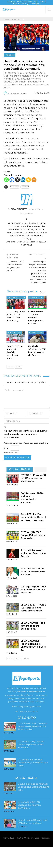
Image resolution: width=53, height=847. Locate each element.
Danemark (14, 187)
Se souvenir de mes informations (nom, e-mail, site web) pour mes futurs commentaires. (26, 434)
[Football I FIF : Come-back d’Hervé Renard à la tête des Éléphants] (13, 571)
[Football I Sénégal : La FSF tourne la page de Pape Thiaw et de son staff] (37, 337)
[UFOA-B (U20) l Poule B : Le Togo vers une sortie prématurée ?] (13, 607)
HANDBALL (9, 55)
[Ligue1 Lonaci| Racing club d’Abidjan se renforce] (10, 823)
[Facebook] (11, 179)
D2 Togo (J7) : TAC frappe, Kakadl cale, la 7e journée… (32, 535)
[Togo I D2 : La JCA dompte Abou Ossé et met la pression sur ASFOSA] (13, 517)
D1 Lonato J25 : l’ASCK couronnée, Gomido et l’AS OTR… (33, 762)
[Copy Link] (28, 179)
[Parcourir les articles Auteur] (26, 199)
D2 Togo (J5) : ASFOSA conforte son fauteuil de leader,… (33, 589)
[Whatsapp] (6, 179)
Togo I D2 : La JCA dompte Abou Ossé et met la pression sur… (33, 517)
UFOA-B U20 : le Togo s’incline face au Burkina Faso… (32, 625)
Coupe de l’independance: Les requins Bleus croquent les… (33, 787)
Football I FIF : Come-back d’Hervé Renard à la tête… (32, 571)
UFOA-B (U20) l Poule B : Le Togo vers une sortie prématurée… (33, 607)
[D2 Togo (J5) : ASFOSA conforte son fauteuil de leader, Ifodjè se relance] (13, 589)
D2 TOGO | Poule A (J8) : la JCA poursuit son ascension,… (33, 478)
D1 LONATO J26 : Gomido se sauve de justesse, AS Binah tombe (32, 726)
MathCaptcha (15, 452)
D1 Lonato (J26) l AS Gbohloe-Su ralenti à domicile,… (29, 805)
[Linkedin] (22, 179)
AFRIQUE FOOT (36, 297)
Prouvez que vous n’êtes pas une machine (26, 443)
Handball (25, 187)
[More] (34, 179)
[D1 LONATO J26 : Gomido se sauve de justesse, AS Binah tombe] (10, 726)
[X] (17, 179)
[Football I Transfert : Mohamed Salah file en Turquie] (13, 553)
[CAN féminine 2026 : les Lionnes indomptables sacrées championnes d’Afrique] (37, 302)
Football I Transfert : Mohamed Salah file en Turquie (33, 553)
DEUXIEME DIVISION (16, 297)
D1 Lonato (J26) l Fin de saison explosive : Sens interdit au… (31, 744)
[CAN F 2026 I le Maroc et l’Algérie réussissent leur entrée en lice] (16, 337)
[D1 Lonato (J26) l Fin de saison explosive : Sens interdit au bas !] (10, 744)
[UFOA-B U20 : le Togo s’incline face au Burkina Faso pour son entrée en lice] (13, 625)
